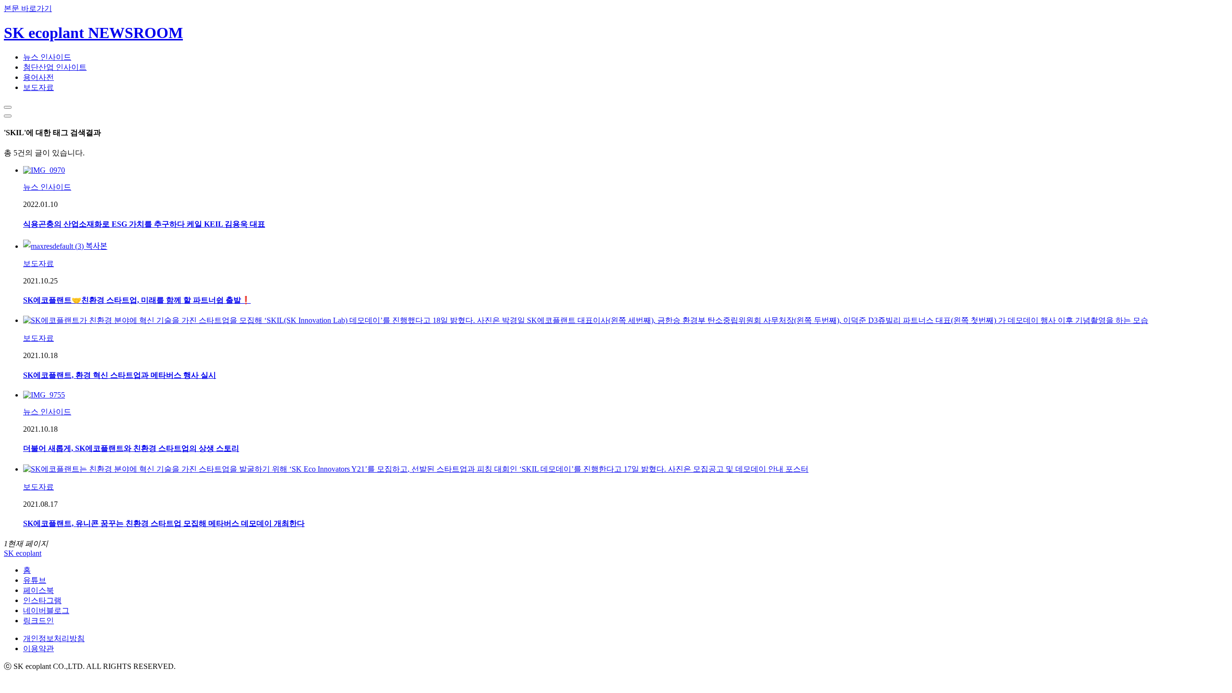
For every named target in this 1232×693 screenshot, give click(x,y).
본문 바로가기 (28, 8)
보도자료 (38, 87)
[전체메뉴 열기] (8, 116)
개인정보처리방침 (54, 638)
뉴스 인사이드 (47, 57)
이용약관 (38, 648)
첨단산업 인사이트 (55, 67)
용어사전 (38, 77)
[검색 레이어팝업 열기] (8, 107)
